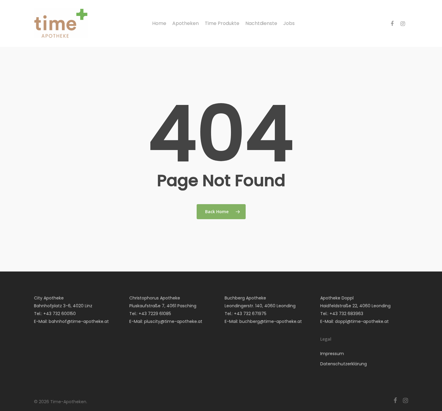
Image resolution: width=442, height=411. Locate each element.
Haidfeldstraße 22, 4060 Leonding (355, 306)
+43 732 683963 (346, 314)
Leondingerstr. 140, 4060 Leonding (260, 306)
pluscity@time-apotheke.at (173, 321)
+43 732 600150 (59, 314)
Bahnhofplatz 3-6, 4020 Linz (63, 306)
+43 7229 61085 (155, 314)
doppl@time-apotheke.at (362, 321)
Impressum (332, 354)
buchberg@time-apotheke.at (270, 321)
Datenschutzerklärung (343, 364)
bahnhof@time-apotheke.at (79, 321)
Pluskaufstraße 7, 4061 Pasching (162, 306)
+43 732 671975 (250, 314)
